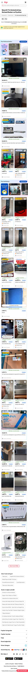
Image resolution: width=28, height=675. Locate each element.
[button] (2, 2)
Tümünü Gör (23, 41)
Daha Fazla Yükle (14, 566)
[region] (14, 49)
